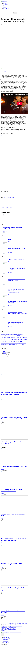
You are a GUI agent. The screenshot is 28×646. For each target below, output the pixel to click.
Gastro (4, 5)
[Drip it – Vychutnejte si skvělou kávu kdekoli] (11, 632)
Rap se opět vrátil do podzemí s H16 (16, 259)
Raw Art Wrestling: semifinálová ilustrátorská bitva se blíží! (15, 323)
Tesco (22, 343)
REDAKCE (6, 8)
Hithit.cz (4, 339)
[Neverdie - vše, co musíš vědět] (8, 628)
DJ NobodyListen (18, 337)
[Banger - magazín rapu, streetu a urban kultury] (11, 626)
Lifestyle (5, 3)
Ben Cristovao (17, 334)
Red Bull (14, 343)
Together (2, 344)
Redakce (5, 231)
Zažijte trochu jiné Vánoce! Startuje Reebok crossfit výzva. (16, 279)
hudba (9, 339)
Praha (6, 343)
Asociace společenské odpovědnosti (7, 334)
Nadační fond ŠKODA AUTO (5, 341)
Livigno (25, 339)
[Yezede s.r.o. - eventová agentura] (8, 627)
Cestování (5, 4)
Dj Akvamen (13, 337)
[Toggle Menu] (2, 634)
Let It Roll (20, 339)
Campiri (13, 335)
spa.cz (20, 343)
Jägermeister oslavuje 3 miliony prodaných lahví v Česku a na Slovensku (17, 312)
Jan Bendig (6, 197)
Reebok (17, 343)
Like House (11, 197)
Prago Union (3, 343)
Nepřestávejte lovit (16, 341)
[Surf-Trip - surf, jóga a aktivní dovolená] (18, 623)
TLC (25, 343)
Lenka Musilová (4, 71)
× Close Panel (4, 644)
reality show (10, 343)
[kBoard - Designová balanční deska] (8, 629)
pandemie (24, 341)
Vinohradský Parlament (8, 344)
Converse (17, 336)
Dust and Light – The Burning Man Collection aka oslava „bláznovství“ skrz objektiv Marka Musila (17, 291)
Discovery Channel (6, 337)
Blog (4, 351)
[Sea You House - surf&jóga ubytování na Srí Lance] (12, 624)
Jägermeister (14, 339)
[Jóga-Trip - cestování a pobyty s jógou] (5, 623)
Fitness (4, 7)
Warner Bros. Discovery (18, 344)
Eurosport (24, 337)
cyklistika (22, 335)
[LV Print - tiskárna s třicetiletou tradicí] (9, 630)
